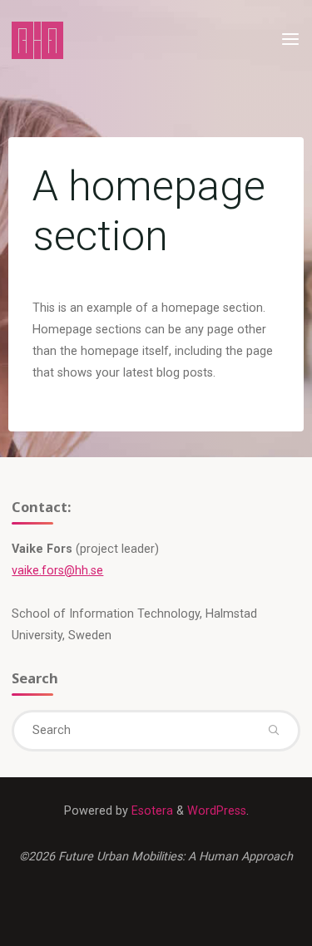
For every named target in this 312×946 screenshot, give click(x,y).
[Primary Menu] (290, 39)
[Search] (273, 730)
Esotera (150, 811)
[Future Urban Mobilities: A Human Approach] (37, 39)
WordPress (216, 811)
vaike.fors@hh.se (57, 571)
